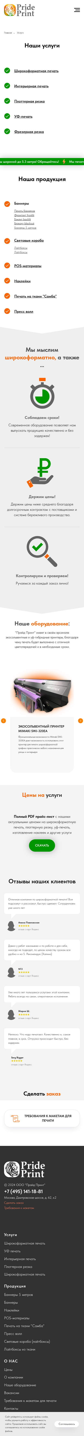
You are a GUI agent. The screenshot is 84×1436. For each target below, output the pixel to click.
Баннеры (21, 203)
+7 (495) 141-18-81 (23, 1191)
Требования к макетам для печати (30, 1400)
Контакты (11, 1408)
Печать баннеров (24, 210)
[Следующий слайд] (80, 720)
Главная (8, 32)
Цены (8, 1369)
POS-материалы (16, 1318)
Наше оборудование (20, 1385)
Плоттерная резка (18, 1266)
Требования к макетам (19, 1208)
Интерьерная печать (20, 1259)
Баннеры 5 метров (25, 227)
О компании (13, 1377)
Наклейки (11, 1310)
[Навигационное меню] (77, 10)
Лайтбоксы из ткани (19, 1349)
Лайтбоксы (20, 247)
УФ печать (12, 1251)
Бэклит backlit (22, 219)
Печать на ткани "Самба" (24, 1326)
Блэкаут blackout (24, 223)
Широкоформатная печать (24, 1243)
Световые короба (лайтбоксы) (27, 1341)
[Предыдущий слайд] (3, 720)
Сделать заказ (14, 1203)
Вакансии (11, 1393)
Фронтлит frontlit (24, 215)
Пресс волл (13, 1333)
